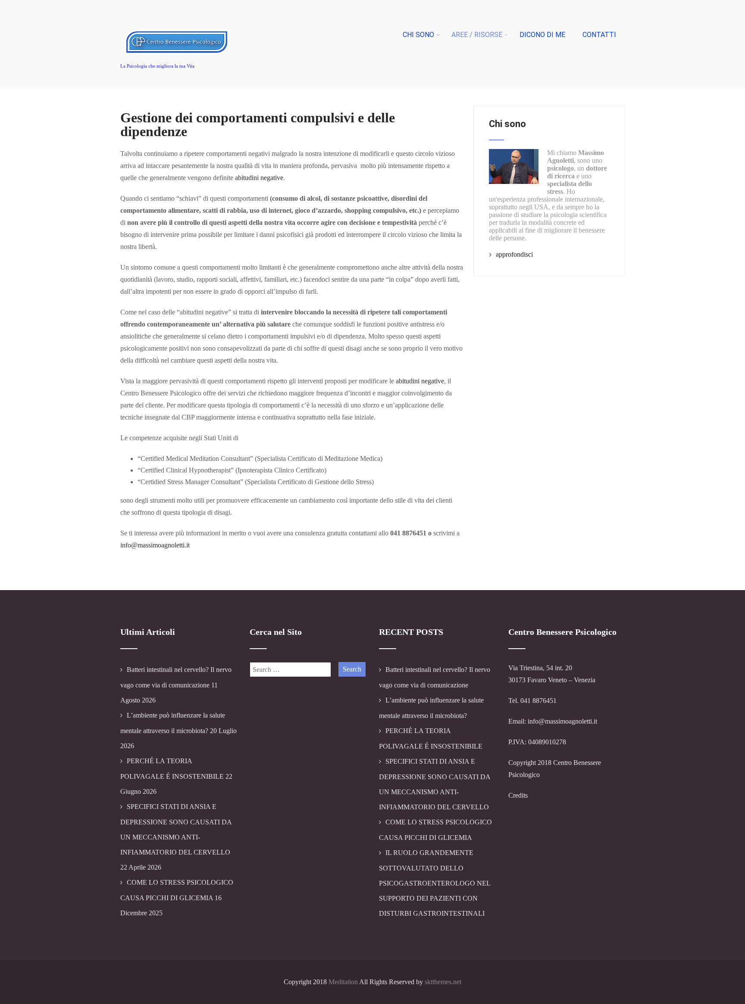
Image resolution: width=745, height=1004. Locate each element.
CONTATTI (599, 35)
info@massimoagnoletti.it (155, 545)
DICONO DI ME (542, 35)
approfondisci (514, 254)
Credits (518, 795)
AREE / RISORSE (476, 35)
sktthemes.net (443, 981)
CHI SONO (418, 35)
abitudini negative (259, 177)
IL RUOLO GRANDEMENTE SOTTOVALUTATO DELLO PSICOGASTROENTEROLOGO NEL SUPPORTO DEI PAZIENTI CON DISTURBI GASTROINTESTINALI (434, 883)
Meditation (343, 981)
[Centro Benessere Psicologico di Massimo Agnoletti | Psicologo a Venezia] (177, 62)
